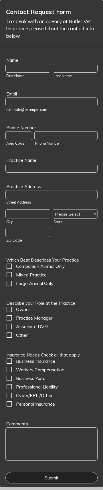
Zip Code (14, 240)
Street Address (18, 202)
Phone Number (22, 127)
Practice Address (25, 186)
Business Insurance (35, 361)
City (9, 221)
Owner (23, 309)
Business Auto (30, 378)
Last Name (63, 75)
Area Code (15, 143)
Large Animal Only (35, 283)
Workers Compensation (40, 369)
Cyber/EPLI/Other (34, 395)
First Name (15, 75)
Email (13, 94)
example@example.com (26, 109)
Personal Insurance (35, 404)
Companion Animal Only (40, 266)
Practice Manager (34, 317)
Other (22, 335)
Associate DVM (32, 326)
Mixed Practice (31, 274)
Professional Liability (37, 386)
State (58, 222)
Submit (52, 478)
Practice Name (23, 160)
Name (14, 60)
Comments (17, 424)
